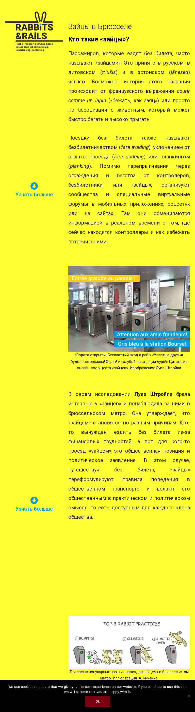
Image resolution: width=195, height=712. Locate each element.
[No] (188, 696)
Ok (97, 701)
